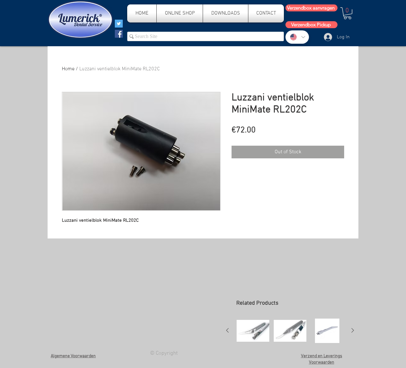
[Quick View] (253, 331)
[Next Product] (353, 330)
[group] (290, 330)
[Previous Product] (227, 330)
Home (68, 69)
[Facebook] (119, 34)
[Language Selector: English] (297, 37)
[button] (347, 13)
